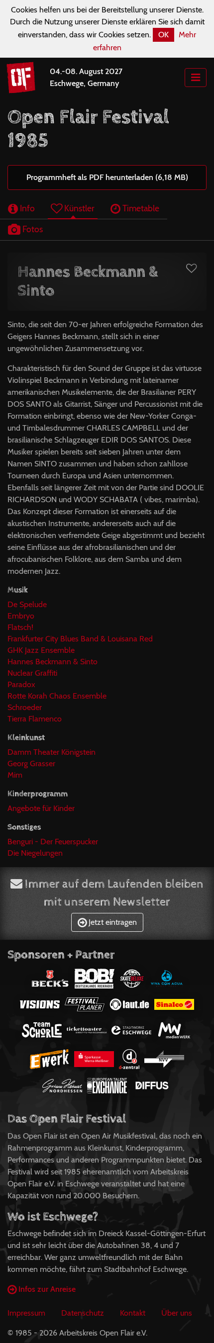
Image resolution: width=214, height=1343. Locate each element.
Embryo (20, 616)
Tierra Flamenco (34, 718)
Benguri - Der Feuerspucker (52, 841)
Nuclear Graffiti (32, 673)
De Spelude (27, 604)
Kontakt (132, 1313)
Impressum (26, 1313)
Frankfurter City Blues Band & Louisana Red (80, 638)
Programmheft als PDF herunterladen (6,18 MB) (107, 177)
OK (163, 34)
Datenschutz (82, 1313)
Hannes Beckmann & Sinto (52, 661)
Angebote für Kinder (41, 808)
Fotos (31, 229)
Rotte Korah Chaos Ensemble (57, 696)
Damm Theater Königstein (51, 752)
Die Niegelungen (35, 853)
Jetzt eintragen (112, 922)
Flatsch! (20, 627)
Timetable (139, 208)
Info (26, 208)
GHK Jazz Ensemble (41, 650)
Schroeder (24, 707)
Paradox (21, 684)
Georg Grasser (31, 763)
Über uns (176, 1313)
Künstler (78, 208)
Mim (14, 775)
